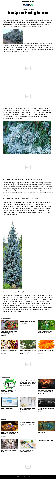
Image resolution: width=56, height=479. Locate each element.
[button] (2, 1)
